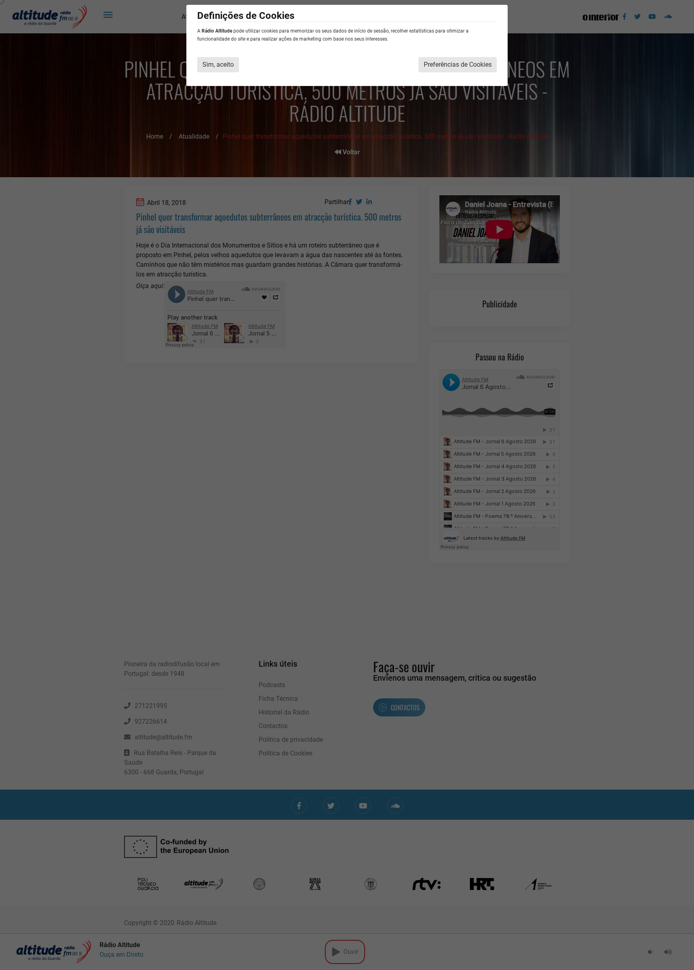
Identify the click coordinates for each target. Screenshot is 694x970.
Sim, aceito (218, 64)
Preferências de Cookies (458, 64)
